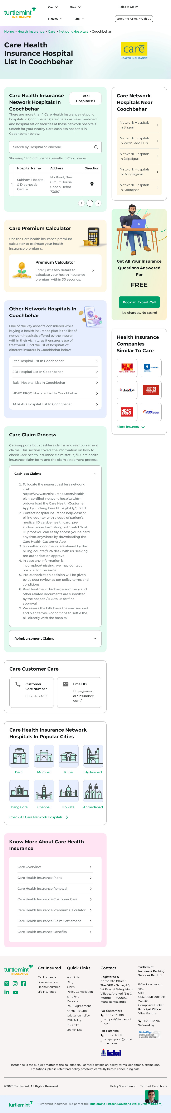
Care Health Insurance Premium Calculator (52, 910)
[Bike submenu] (78, 7)
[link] (81, 203)
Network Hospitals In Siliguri (134, 125)
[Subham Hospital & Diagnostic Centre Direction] (91, 185)
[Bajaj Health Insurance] (151, 368)
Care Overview (29, 867)
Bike (73, 7)
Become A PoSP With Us (134, 18)
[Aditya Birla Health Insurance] (127, 368)
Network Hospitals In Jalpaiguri (134, 156)
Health (53, 18)
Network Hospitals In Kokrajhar (134, 187)
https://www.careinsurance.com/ (84, 696)
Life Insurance (47, 991)
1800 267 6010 (114, 1015)
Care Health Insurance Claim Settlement (49, 921)
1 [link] (90, 203)
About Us (73, 977)
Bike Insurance (48, 982)
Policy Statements (122, 1086)
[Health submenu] (60, 19)
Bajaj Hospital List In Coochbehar (39, 383)
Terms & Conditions (153, 1086)
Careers (72, 1001)
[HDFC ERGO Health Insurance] (127, 412)
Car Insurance (47, 977)
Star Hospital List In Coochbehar (38, 361)
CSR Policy (74, 1020)
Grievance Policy (78, 1015)
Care (52, 31)
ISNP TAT (73, 1025)
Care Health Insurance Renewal (42, 889)
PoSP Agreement (79, 1006)
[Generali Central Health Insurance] (151, 390)
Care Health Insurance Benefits (42, 932)
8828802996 (151, 1021)
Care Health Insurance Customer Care (47, 899)
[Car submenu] (55, 7)
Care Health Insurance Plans (40, 878)
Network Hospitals (74, 31)
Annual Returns (77, 1010)
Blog (70, 982)
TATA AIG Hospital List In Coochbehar (42, 404)
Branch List (74, 1029)
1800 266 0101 (114, 1035)
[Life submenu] (82, 19)
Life (77, 18)
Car (50, 7)
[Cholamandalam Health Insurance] (127, 390)
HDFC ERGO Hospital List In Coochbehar (45, 393)
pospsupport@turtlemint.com (118, 1041)
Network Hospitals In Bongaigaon (134, 171)
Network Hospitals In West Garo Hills (134, 140)
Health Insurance (31, 31)
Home (9, 31)
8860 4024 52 (36, 696)
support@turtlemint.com (118, 1021)
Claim (71, 986)
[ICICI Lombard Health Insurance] (151, 412)
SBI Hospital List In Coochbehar (38, 372)
